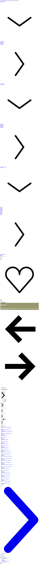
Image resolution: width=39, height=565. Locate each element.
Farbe (2, 414)
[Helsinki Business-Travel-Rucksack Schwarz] (6, 431)
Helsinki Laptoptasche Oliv (4, 445)
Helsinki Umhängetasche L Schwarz (5, 474)
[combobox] (3, 256)
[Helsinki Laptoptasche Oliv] (4, 443)
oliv (4, 418)
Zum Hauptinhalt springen (3, 0)
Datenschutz (3, 560)
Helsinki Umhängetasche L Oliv (5, 470)
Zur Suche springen (9, 0)
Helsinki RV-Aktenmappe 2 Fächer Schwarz (6, 466)
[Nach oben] (1, 563)
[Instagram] (4, 557)
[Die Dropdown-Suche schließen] (1, 258)
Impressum (3, 559)
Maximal (2, 425)
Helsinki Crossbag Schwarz (4, 441)
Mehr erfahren (2, 430)
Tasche (4, 401)
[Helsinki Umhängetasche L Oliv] (5, 468)
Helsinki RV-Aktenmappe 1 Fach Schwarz (6, 458)
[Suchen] (0, 257)
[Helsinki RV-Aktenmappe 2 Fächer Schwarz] (6, 464)
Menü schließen (3, 302)
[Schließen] (0, 564)
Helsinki (5, 413)
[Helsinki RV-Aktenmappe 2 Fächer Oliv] (6, 460)
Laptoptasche (5, 400)
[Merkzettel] (19, 298)
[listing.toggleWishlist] (1, 428)
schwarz (5, 419)
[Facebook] (1, 557)
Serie (2, 409)
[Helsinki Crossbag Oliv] (4, 435)
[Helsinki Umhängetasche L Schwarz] (5, 472)
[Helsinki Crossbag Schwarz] (4, 439)
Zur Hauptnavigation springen (15, 0)
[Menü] (1, 299)
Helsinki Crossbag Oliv (4, 437)
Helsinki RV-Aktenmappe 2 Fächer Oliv (6, 462)
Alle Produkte (2, 554)
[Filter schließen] (1, 391)
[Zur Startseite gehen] (3, 1)
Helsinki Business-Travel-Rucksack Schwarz (6, 433)
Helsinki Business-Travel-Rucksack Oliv (6, 429)
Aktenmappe (5, 399)
